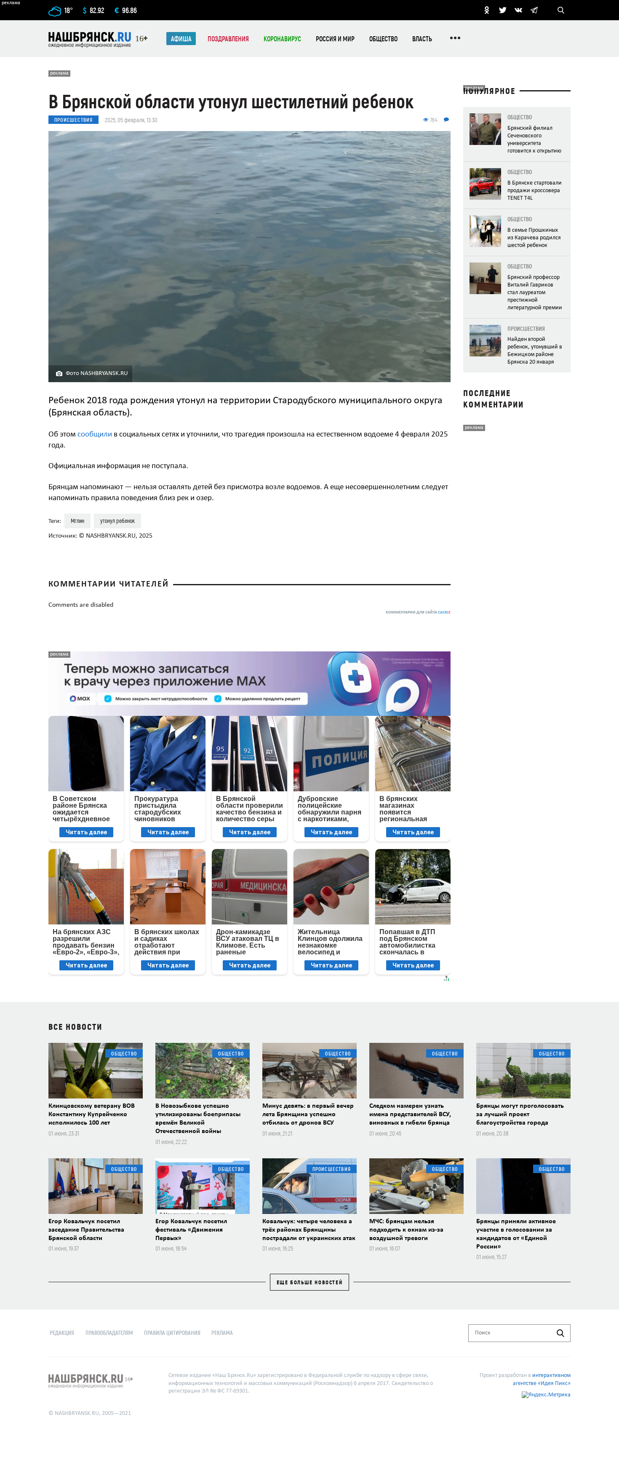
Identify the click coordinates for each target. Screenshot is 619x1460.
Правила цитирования (172, 1332)
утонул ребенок (117, 520)
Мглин (77, 520)
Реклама (222, 1332)
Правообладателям (109, 1332)
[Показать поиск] (561, 10)
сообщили (94, 435)
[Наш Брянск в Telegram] (534, 10)
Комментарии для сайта (418, 612)
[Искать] (560, 1333)
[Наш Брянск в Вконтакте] (518, 10)
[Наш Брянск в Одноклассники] (487, 10)
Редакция (62, 1332)
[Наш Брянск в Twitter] (503, 10)
